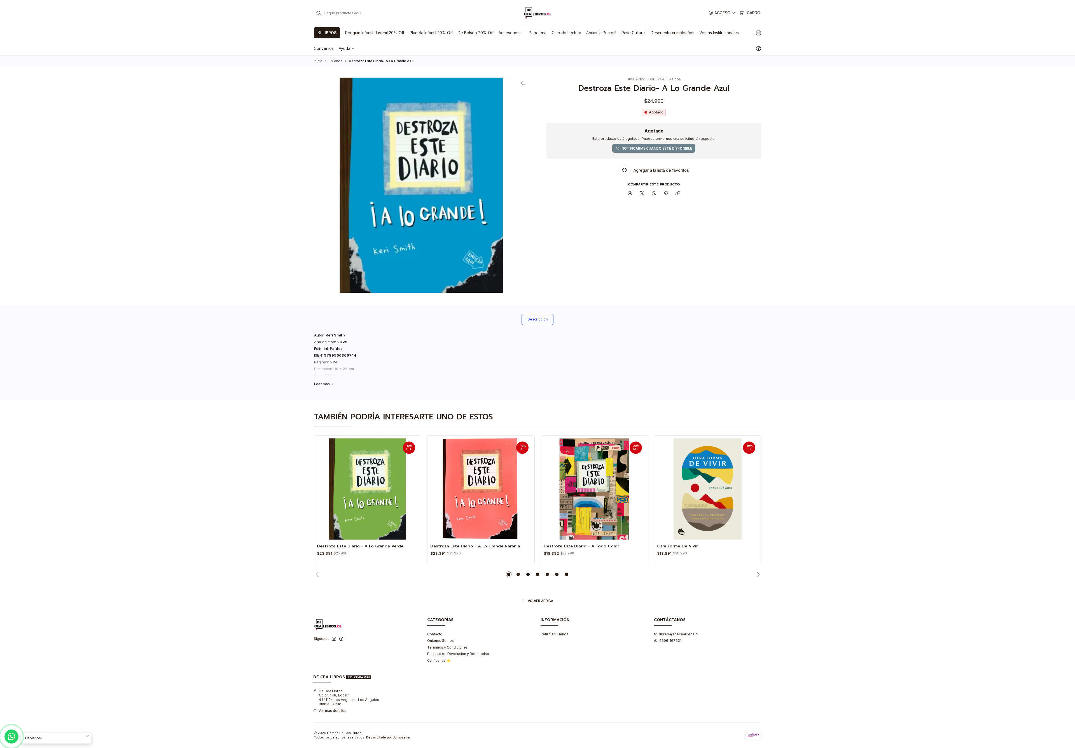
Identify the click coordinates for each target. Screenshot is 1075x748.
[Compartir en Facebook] (630, 193)
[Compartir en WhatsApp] (654, 193)
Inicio (318, 61)
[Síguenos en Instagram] (758, 33)
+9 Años (335, 61)
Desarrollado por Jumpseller (388, 737)
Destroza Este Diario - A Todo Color (581, 546)
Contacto (434, 634)
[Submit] (318, 12)
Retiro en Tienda (554, 634)
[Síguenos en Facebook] (758, 48)
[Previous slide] (318, 574)
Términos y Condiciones (447, 647)
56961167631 (670, 640)
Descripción (537, 319)
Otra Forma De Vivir (677, 546)
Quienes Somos (440, 640)
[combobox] (344, 12)
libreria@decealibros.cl (678, 634)
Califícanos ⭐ (439, 660)
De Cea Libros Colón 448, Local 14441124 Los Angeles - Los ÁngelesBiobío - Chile (349, 697)
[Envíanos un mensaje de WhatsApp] (11, 737)
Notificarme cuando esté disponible (656, 148)
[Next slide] (757, 574)
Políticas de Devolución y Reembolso (458, 654)
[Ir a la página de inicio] (537, 13)
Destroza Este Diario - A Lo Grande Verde (360, 546)
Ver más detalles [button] (332, 710)
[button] (327, 32)
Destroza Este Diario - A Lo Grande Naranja (475, 546)
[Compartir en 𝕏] (642, 193)
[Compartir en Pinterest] (666, 193)
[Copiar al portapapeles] (678, 193)
